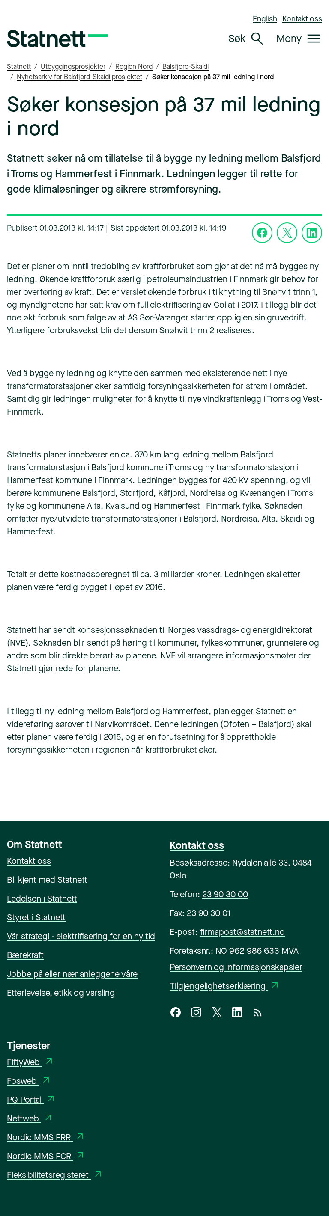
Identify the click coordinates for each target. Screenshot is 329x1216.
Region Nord (134, 66)
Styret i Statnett (36, 917)
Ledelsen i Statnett (42, 899)
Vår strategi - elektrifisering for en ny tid (81, 936)
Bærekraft (25, 955)
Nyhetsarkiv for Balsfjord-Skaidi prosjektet (79, 76)
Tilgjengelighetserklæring (225, 986)
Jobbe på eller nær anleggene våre (72, 974)
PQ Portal (31, 1100)
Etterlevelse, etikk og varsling (61, 993)
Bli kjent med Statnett (47, 880)
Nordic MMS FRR (46, 1137)
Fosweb (29, 1081)
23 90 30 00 (225, 894)
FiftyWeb (30, 1062)
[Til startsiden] (57, 38)
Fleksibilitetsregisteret (55, 1175)
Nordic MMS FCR (46, 1156)
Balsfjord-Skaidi (185, 66)
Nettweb (30, 1118)
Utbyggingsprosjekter (73, 66)
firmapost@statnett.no (242, 932)
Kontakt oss (302, 19)
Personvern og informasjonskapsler (236, 967)
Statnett (19, 66)
